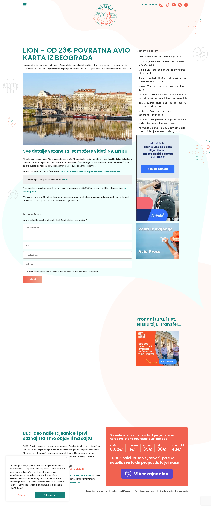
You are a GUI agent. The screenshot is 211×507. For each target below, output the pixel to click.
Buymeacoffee (72, 482)
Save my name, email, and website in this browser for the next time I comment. (61, 271)
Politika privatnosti (145, 491)
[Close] (67, 457)
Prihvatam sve (50, 495)
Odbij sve (22, 495)
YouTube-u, (74, 475)
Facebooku (86, 475)
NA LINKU (117, 151)
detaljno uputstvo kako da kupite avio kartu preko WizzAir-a (90, 171)
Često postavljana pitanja (174, 491)
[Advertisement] (162, 290)
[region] (37, 478)
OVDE (66, 179)
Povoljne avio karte (96, 491)
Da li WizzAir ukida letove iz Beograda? (160, 56)
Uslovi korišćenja (121, 491)
